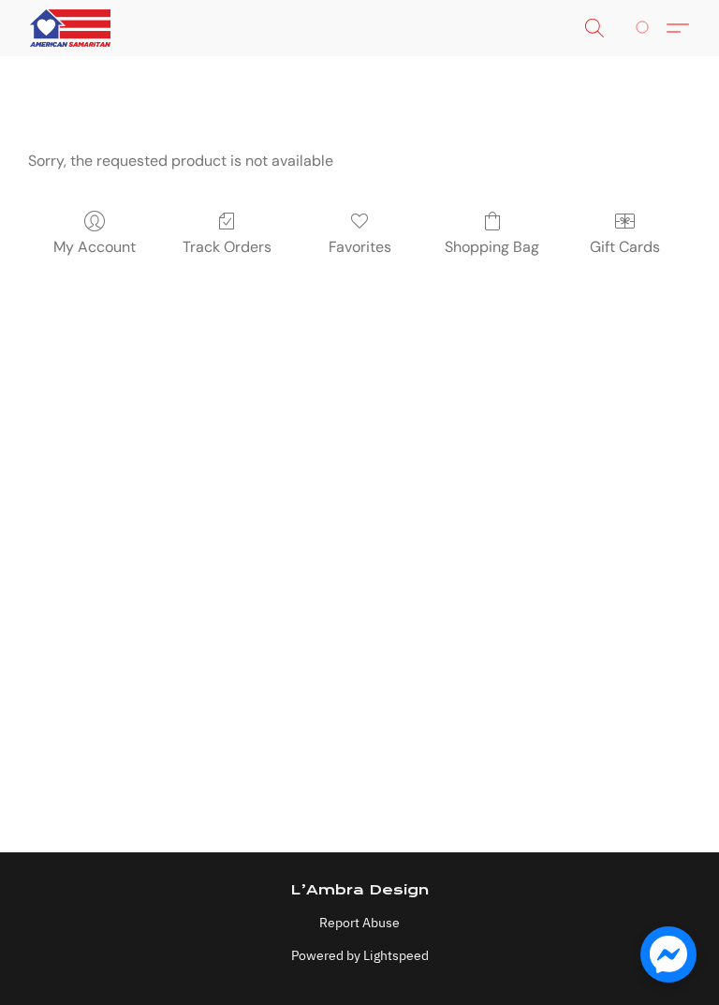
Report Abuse (359, 922)
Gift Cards (625, 247)
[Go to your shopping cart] (645, 28)
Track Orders (227, 247)
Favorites (360, 247)
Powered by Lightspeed (360, 955)
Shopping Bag (492, 247)
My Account (94, 247)
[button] (70, 28)
